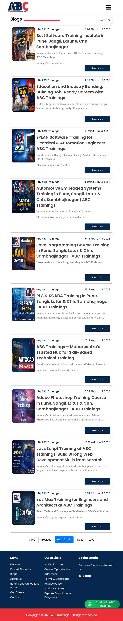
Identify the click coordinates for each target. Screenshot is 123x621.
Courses (15, 564)
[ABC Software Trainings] (89, 576)
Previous (46, 540)
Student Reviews (54, 588)
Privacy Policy (53, 584)
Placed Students (20, 569)
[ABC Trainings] (80, 576)
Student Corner (54, 564)
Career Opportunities (57, 569)
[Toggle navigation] (110, 7)
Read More (97, 68)
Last (91, 540)
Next (80, 540)
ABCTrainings (60, 615)
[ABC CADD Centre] (86, 576)
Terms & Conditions (56, 579)
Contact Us (17, 597)
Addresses (50, 574)
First (32, 540)
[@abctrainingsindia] (83, 576)
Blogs (13, 574)
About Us (16, 579)
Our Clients (17, 592)
